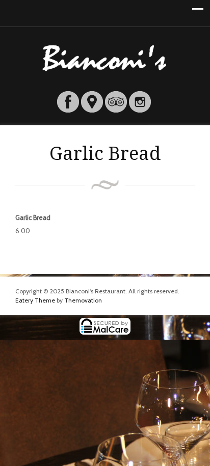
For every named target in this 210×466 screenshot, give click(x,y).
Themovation (83, 300)
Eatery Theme (35, 300)
